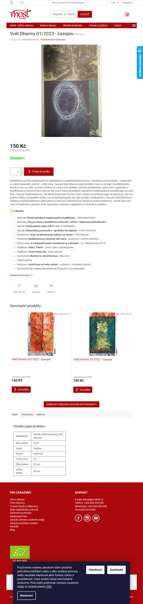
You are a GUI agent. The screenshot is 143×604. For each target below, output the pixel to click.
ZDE (49, 586)
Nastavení (26, 595)
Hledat (84, 14)
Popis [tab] (15, 414)
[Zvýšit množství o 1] (22, 170)
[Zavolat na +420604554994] (15, 2)
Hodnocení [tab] (27, 414)
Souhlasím (116, 569)
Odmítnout (95, 569)
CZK (113, 2)
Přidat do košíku (41, 171)
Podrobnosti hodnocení (53, 39)
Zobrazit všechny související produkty (71, 404)
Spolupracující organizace (68, 2)
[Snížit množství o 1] (22, 174)
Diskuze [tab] (40, 414)
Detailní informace (19, 275)
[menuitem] (21, 25)
